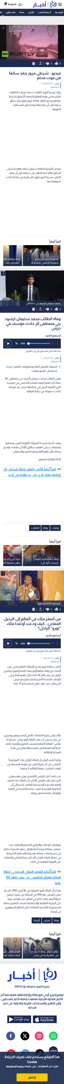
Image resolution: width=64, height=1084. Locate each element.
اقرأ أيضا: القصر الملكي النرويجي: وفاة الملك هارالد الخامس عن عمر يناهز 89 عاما (32, 877)
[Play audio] (8, 343)
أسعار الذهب (44, 12)
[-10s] (52, 343)
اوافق (32, 1077)
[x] (24, 1036)
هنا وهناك (54, 87)
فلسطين (10, 12)
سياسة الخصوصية (15, 1066)
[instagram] (39, 1036)
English (12, 4)
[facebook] (10, 1036)
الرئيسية (59, 12)
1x (16, 343)
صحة (21, 12)
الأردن (31, 12)
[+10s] (57, 343)
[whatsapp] (53, 1036)
